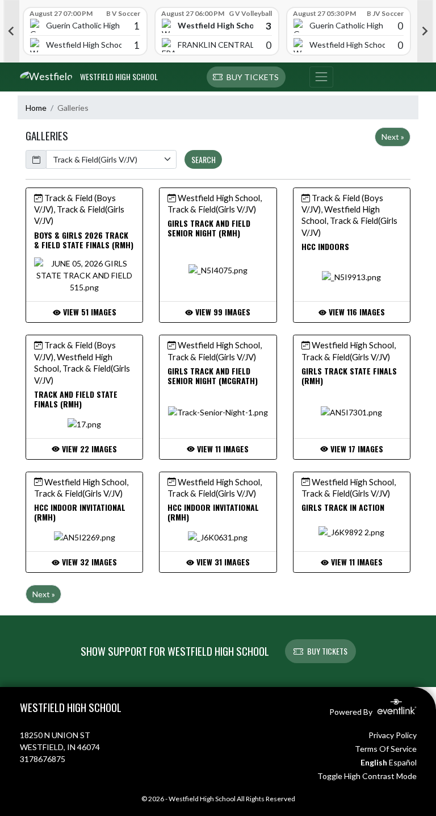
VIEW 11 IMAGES (222, 449)
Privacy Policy (392, 735)
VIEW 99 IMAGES (221, 312)
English (373, 762)
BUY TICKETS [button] (327, 651)
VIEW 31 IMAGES (222, 562)
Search (203, 159)
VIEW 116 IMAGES (355, 312)
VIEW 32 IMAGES (88, 562)
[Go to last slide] (11, 31)
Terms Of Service (386, 748)
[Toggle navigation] (321, 77)
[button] (246, 77)
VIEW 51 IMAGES (88, 312)
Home (36, 108)
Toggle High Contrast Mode (367, 776)
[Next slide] (425, 31)
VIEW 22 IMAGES (88, 449)
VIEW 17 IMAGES (355, 449)
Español (403, 762)
